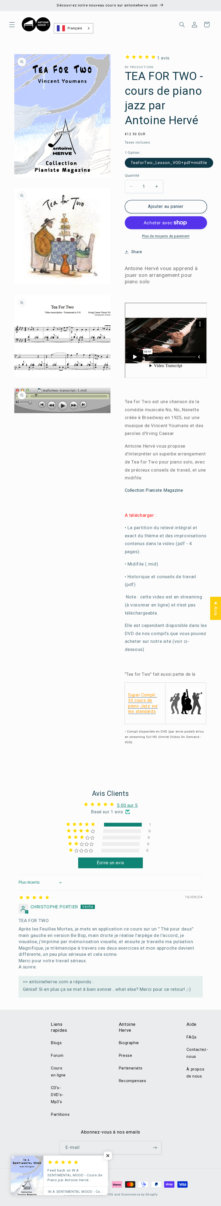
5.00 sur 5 (127, 805)
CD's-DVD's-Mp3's (57, 1094)
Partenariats (131, 1068)
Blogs (56, 1042)
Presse (125, 1055)
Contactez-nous (197, 1053)
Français (75, 28)
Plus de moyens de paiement (166, 236)
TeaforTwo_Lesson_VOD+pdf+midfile (169, 162)
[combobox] (73, 28)
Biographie (129, 1042)
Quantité (132, 175)
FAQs (192, 1037)
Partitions (60, 1114)
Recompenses (132, 1080)
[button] (12, 24)
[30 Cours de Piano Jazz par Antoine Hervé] (186, 714)
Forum (57, 1055)
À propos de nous (195, 1073)
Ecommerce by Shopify (140, 1194)
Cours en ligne (58, 1072)
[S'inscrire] (155, 1147)
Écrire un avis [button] (110, 862)
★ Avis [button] (216, 608)
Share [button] (136, 251)
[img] (34, 898)
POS (109, 1194)
